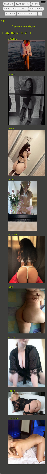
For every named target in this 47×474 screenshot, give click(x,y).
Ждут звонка (23, 4)
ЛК (40, 13)
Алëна (11, 74)
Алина (11, 179)
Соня (11, 287)
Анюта (11, 337)
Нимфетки (13, 418)
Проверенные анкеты (15, 8)
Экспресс (37, 4)
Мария (11, 391)
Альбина (12, 39)
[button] (43, 3)
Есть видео (36, 8)
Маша (11, 128)
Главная (8, 4)
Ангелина (12, 234)
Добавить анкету (27, 13)
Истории (10, 13)
